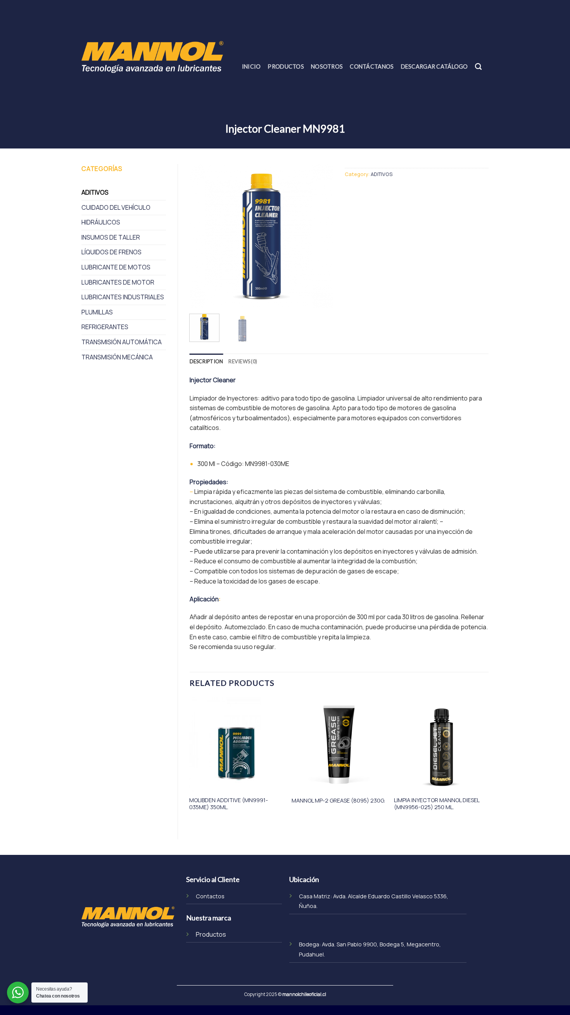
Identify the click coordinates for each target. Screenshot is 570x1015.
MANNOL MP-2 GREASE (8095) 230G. (338, 800)
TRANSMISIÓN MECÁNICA (117, 357)
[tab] (206, 361)
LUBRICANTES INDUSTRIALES (122, 297)
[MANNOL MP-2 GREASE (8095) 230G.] (339, 744)
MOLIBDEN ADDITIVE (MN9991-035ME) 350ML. (228, 804)
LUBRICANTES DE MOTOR (117, 282)
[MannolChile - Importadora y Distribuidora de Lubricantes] (152, 57)
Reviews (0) (242, 361)
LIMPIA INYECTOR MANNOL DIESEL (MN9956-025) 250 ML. (436, 804)
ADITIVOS (95, 192)
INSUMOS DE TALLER (110, 237)
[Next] (321, 235)
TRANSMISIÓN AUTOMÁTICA (121, 342)
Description (206, 361)
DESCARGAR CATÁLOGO (434, 66)
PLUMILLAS (97, 312)
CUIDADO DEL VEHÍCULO (115, 207)
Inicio (251, 66)
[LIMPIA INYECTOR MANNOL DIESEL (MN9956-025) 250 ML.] (441, 744)
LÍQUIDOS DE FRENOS (111, 252)
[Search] (478, 67)
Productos (286, 66)
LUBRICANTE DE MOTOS (115, 267)
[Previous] (202, 235)
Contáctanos (372, 66)
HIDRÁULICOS (100, 222)
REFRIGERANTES (104, 327)
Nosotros (327, 66)
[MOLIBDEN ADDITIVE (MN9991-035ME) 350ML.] (236, 744)
